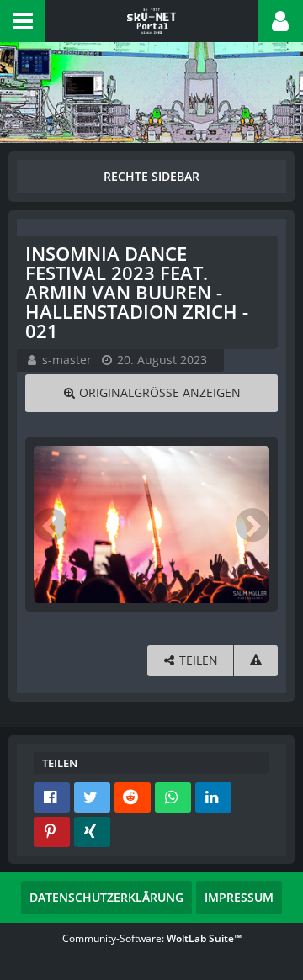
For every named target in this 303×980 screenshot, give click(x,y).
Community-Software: (152, 938)
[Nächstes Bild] (252, 525)
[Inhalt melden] (256, 660)
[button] (22, 21)
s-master (67, 360)
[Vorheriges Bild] (50, 525)
